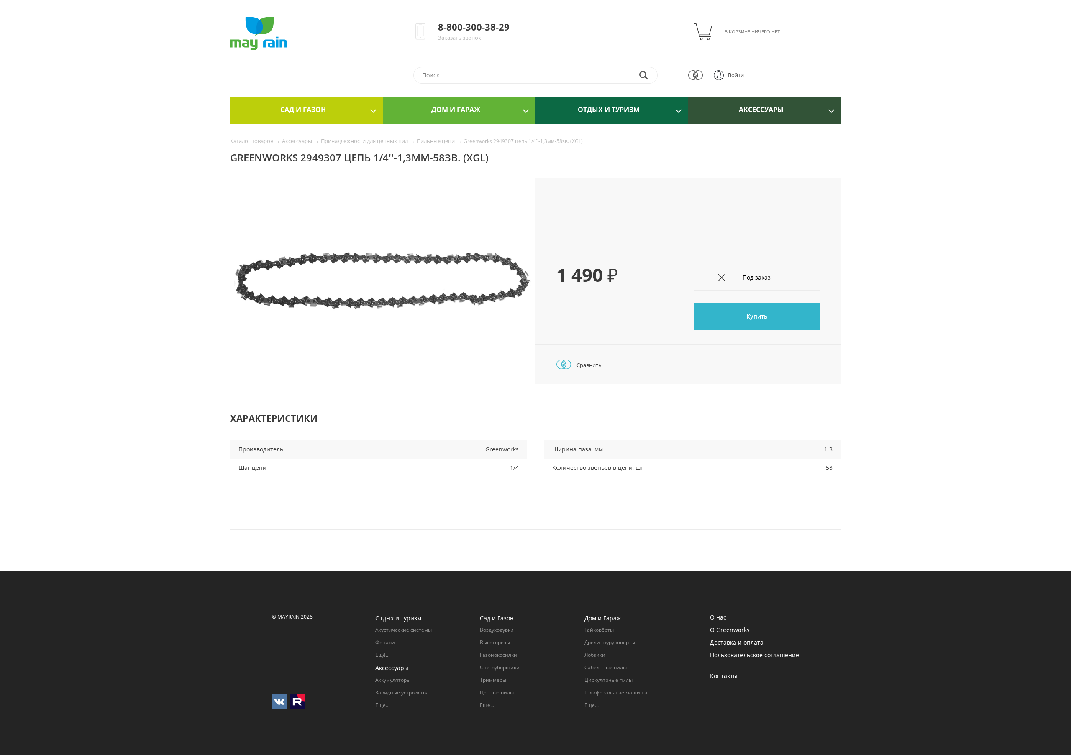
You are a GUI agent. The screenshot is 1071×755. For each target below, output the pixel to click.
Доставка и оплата (737, 642)
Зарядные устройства (402, 692)
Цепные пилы (497, 692)
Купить (756, 316)
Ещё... (382, 654)
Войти (736, 75)
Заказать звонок (459, 37)
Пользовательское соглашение (754, 655)
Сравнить (588, 365)
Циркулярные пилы (608, 680)
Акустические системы (403, 629)
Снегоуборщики (500, 667)
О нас (718, 617)
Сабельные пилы (605, 667)
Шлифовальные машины (615, 692)
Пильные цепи (436, 141)
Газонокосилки (498, 654)
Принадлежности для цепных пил (365, 141)
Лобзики (594, 654)
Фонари (385, 642)
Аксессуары (297, 141)
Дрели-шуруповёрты (609, 642)
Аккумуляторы (392, 680)
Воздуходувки (497, 629)
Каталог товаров (252, 141)
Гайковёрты (599, 629)
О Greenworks (730, 630)
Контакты (724, 676)
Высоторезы (495, 642)
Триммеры (493, 680)
